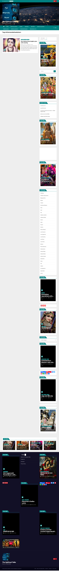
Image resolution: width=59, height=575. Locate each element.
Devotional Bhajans (43, 205)
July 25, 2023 (9, 476)
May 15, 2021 (24, 44)
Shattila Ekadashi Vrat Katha (12, 530)
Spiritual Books (43, 253)
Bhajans (33, 26)
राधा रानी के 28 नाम (43, 108)
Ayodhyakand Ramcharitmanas (48, 94)
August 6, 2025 (46, 476)
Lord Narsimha (42, 236)
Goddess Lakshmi (46, 362)
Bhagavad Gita (43, 58)
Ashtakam (42, 193)
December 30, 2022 (48, 297)
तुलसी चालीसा (28, 503)
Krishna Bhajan (43, 229)
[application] (10, 543)
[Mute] (16, 547)
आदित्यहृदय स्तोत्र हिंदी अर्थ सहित (45, 116)
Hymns (21, 26)
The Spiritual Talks (9, 22)
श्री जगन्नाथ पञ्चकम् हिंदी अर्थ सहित (13, 474)
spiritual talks (30, 44)
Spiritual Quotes (40, 26)
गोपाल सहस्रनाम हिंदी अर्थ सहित (50, 181)
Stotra (28, 39)
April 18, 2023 (47, 365)
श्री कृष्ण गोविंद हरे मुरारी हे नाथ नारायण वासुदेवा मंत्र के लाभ (50, 396)
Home (7, 26)
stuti (41, 263)
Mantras (27, 26)
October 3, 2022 (45, 63)
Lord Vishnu (42, 241)
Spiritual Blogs (14, 26)
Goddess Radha (43, 217)
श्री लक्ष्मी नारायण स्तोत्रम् (50, 364)
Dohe (41, 207)
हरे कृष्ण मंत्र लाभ (47, 475)
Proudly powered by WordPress (6, 568)
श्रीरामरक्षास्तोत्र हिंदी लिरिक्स (47, 140)
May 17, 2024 (47, 429)
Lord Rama (25, 39)
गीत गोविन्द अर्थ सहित (48, 531)
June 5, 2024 (44, 142)
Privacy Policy (23, 463)
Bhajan (41, 200)
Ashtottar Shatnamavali (44, 195)
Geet (41, 210)
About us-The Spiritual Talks (40, 568)
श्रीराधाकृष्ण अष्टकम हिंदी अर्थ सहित (50, 427)
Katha (41, 222)
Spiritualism (42, 258)
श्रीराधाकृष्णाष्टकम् (48, 329)
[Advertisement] (48, 154)
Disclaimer (22, 461)
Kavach (41, 224)
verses (41, 273)
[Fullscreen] (18, 547)
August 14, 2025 (47, 397)
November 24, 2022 (29, 504)
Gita (46, 58)
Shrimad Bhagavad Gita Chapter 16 (48, 60)
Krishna (49, 58)
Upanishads (42, 270)
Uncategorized (42, 268)
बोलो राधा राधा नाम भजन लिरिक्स (49, 445)
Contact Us (23, 459)
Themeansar (19, 568)
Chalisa (41, 202)
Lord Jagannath (43, 234)
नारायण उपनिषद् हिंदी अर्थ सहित (50, 295)
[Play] (3, 547)
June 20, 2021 (44, 96)
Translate (46, 39)
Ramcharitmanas (43, 246)
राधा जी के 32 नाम (42, 105)
